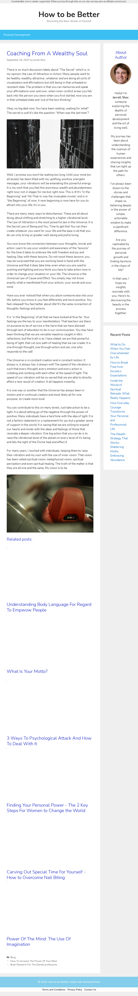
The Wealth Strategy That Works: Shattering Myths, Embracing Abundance (119, 447)
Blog (13, 957)
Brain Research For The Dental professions (33, 964)
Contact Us (90, 989)
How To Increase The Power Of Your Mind (33, 961)
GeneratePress (91, 982)
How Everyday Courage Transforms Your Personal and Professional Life (119, 416)
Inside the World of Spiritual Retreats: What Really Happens (120, 389)
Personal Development (16, 35)
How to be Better (69, 14)
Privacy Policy (74, 989)
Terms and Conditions (53, 989)
